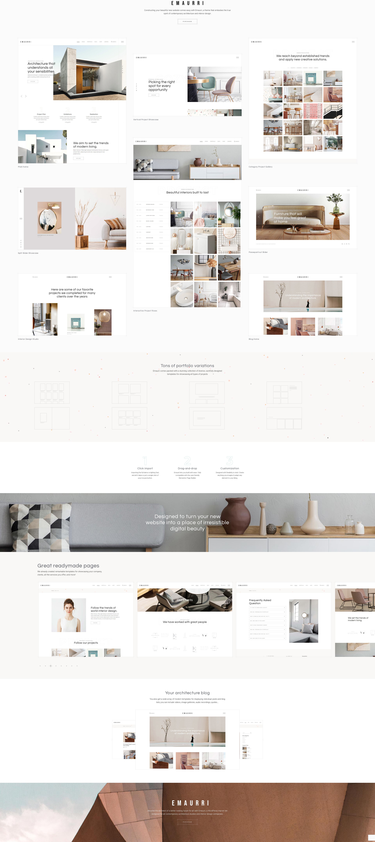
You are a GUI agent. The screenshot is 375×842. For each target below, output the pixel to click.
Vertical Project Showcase (145, 120)
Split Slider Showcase (28, 253)
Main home (23, 167)
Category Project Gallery (260, 167)
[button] (40, 666)
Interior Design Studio (28, 339)
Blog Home (254, 339)
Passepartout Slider (258, 252)
